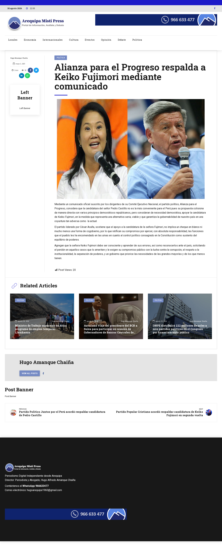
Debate (122, 39)
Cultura (73, 39)
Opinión (106, 39)
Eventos (90, 39)
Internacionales (53, 39)
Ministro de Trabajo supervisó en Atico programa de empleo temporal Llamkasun (41, 329)
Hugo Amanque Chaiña (19, 58)
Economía (30, 39)
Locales (12, 39)
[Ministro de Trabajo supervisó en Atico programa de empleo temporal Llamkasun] (42, 316)
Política (137, 39)
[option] (131, 149)
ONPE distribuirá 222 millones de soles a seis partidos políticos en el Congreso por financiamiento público (180, 329)
